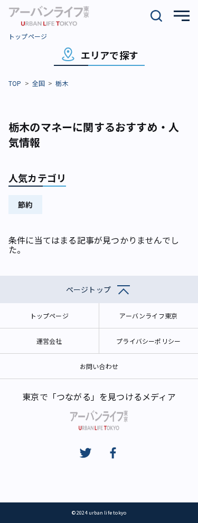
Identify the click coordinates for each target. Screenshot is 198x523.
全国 (38, 83)
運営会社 (49, 340)
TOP (15, 83)
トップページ (27, 36)
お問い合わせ (99, 366)
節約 (25, 204)
